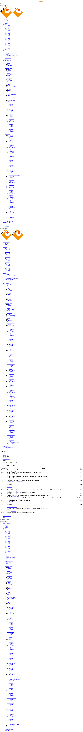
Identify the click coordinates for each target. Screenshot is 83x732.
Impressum (5, 515)
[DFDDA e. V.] (11, 17)
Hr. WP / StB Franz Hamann (12, 501)
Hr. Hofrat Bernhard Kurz (12, 507)
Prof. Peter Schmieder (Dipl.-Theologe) (15, 496)
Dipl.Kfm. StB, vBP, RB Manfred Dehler (15, 481)
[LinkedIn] (1, 4)
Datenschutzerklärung (7, 516)
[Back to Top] (1, 3)
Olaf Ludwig (9, 487)
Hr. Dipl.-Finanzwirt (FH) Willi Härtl (14, 491)
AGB (4, 517)
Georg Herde (13, 477)
